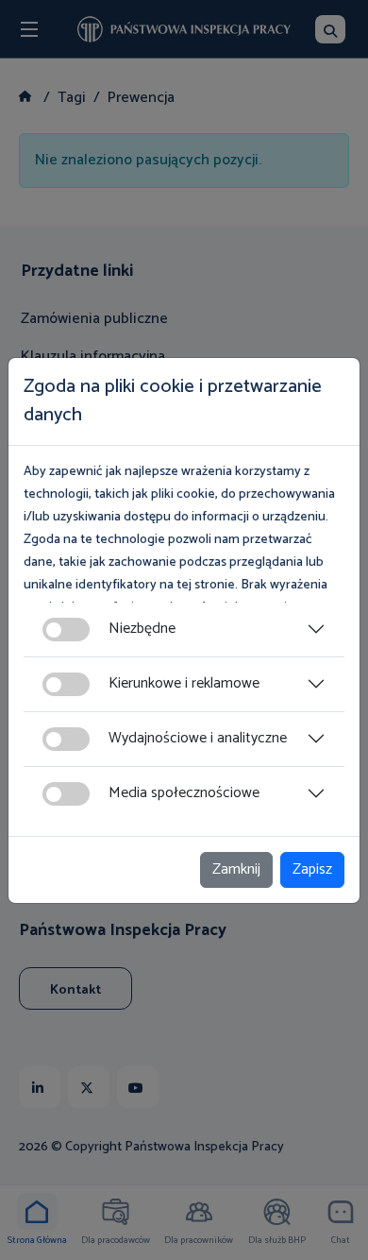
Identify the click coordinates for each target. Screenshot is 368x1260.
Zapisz (312, 869)
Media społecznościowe (184, 793)
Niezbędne (142, 628)
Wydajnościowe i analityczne (198, 738)
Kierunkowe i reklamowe (184, 683)
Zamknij (236, 869)
